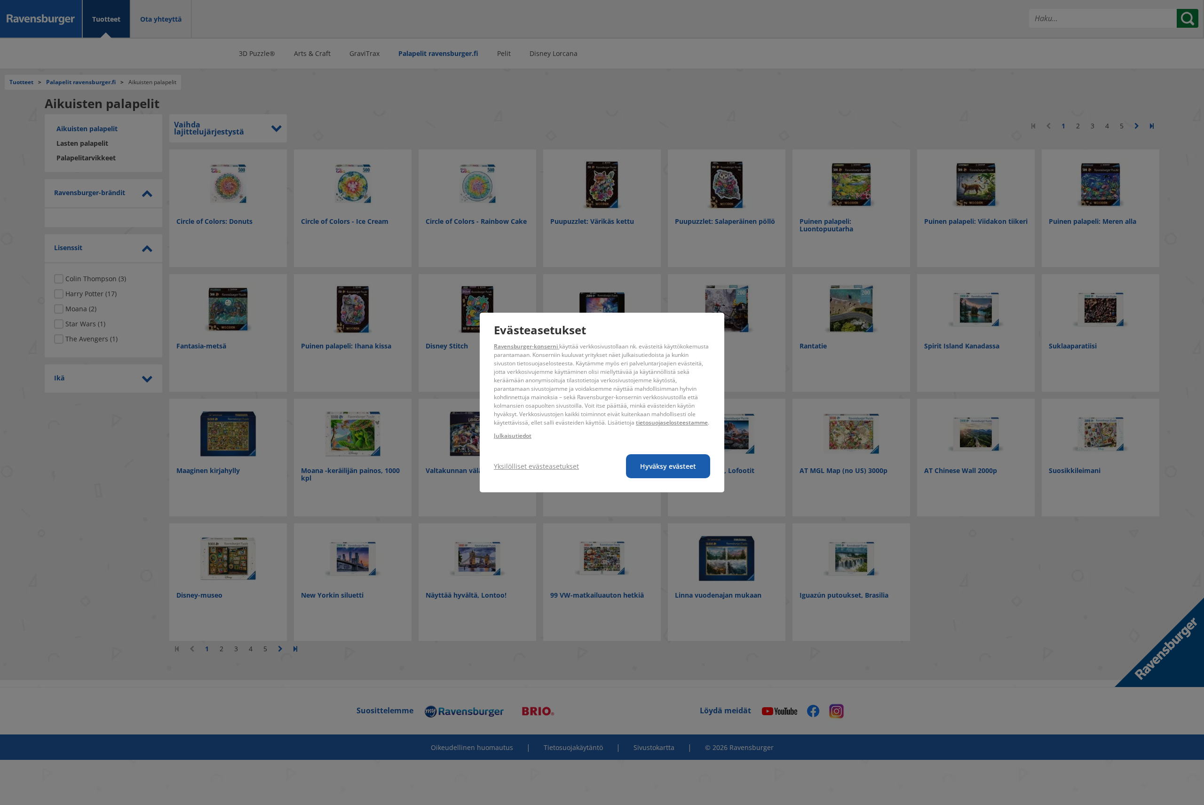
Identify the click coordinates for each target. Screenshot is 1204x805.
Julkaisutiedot (512, 436)
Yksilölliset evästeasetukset (536, 466)
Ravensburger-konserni (526, 346)
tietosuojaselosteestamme (672, 422)
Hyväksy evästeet (668, 466)
